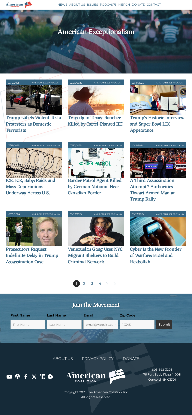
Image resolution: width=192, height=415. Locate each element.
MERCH (124, 4)
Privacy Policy (98, 358)
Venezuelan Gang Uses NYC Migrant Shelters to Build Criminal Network (95, 255)
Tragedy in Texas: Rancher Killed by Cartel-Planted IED (95, 121)
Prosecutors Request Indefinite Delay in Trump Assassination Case (32, 255)
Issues (92, 4)
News (62, 4)
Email (88, 315)
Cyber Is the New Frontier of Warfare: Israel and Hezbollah (156, 255)
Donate (138, 4)
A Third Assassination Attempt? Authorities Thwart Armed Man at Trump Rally (152, 190)
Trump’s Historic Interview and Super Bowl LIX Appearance (157, 124)
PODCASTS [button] (108, 4)
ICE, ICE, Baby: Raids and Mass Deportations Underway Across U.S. (30, 187)
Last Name (56, 315)
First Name (20, 315)
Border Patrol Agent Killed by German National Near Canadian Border (94, 187)
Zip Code (127, 315)
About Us (77, 4)
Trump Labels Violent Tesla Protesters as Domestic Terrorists (33, 124)
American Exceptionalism (46, 83)
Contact (154, 4)
